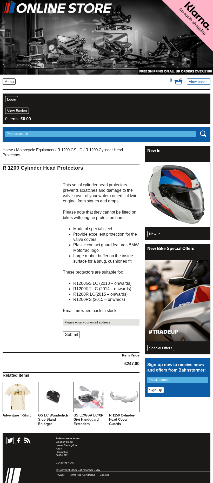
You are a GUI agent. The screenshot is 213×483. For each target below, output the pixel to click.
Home (8, 150)
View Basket (17, 111)
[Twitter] (10, 440)
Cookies (104, 474)
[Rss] (27, 440)
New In (155, 234)
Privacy (60, 474)
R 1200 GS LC (69, 150)
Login (11, 99)
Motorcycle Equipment (35, 150)
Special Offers (160, 348)
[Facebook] (18, 440)
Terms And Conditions (82, 474)
